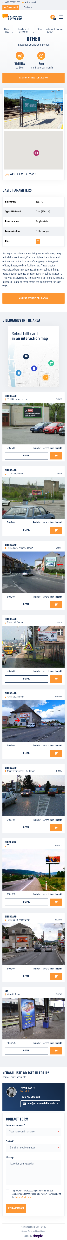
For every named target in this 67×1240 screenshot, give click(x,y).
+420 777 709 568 (30, 1097)
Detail (26, 456)
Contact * (10, 1141)
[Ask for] (56, 455)
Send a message (16, 1208)
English (27, 7)
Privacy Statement (23, 1197)
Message (10, 1157)
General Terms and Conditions (33, 1231)
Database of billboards (23, 30)
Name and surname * (15, 1125)
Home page (6, 30)
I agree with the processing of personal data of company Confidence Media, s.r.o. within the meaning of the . (36, 1194)
